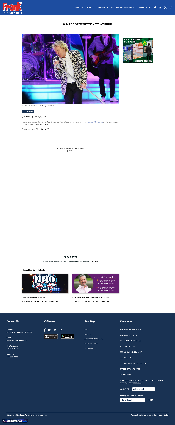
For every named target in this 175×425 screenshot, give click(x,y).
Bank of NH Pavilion (95, 122)
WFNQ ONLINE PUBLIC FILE (130, 330)
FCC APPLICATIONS (127, 346)
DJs (86, 330)
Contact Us (142, 8)
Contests (101, 8)
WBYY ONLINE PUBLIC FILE (130, 341)
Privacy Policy (125, 375)
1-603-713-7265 (12, 349)
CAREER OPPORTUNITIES (130, 369)
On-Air (88, 8)
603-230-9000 (12, 357)
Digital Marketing (91, 343)
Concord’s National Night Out (33, 297)
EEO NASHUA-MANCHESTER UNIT (133, 363)
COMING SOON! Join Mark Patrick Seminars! (90, 297)
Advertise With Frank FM (121, 8)
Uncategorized (28, 111)
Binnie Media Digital (161, 415)
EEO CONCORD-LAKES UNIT (131, 352)
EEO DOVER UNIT (126, 358)
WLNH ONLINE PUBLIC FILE (130, 335)
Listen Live (78, 8)
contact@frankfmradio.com (17, 340)
